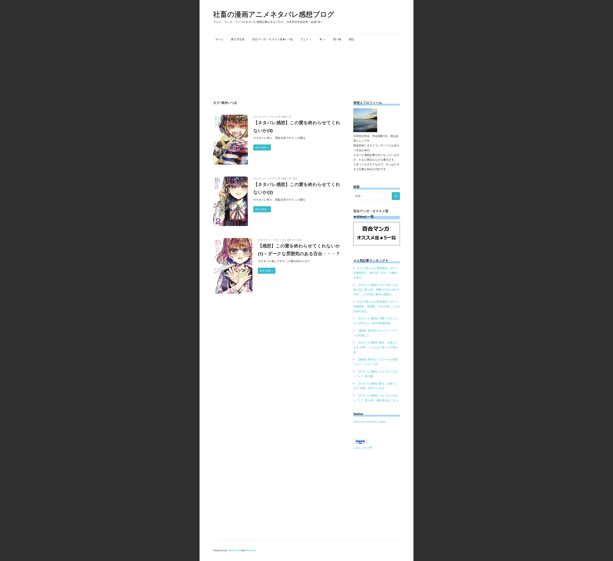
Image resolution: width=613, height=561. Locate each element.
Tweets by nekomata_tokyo (369, 421)
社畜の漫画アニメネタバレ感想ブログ (273, 14)
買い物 (337, 39)
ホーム (219, 39)
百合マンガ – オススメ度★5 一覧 (272, 39)
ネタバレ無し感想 (282, 239)
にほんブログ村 (362, 448)
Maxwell (251, 550)
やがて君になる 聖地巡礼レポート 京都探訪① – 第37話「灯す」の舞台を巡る (375, 273)
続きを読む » (262, 147)
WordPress (233, 550)
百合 (295, 178)
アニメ (304, 39)
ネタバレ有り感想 (278, 116)
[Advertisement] (306, 67)
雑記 (351, 39)
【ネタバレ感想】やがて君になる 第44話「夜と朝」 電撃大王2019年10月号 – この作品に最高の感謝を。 (376, 290)
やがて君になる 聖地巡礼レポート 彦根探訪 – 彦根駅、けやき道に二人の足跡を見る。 (376, 306)
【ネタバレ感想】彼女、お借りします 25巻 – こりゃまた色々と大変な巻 (375, 347)
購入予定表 (238, 39)
